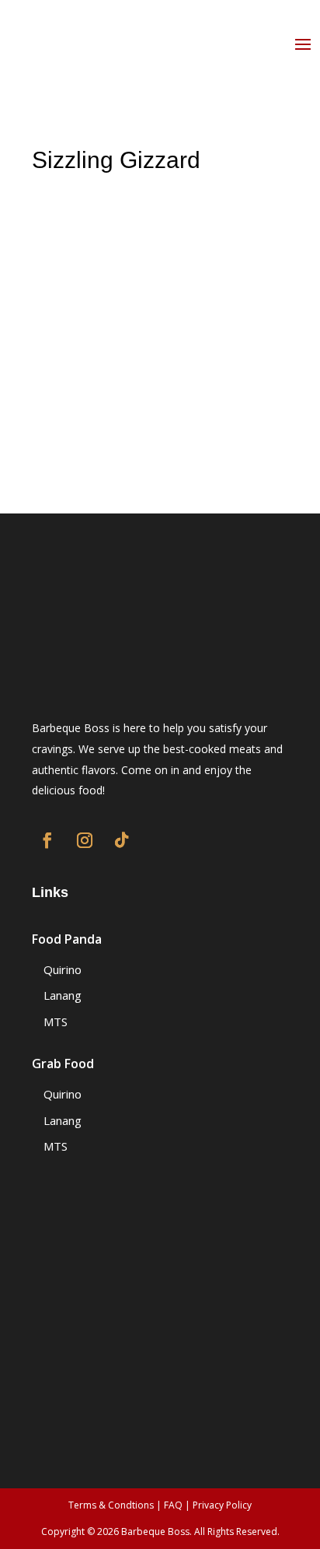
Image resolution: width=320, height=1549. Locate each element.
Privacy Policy (222, 1505)
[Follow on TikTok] (121, 840)
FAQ (173, 1505)
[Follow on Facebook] (47, 840)
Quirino (62, 969)
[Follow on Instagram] (84, 840)
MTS (55, 1021)
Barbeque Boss (155, 1531)
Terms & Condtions (111, 1505)
